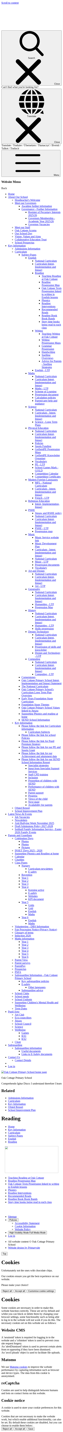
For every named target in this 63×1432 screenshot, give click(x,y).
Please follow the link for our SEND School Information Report (41, 761)
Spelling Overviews (47, 357)
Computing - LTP (44, 674)
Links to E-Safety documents (37, 1054)
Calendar (19, 856)
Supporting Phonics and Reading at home (37, 853)
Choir (18, 1042)
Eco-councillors (23, 1017)
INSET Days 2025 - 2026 (28, 850)
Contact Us (14, 1057)
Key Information (17, 245)
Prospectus (20, 969)
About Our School (18, 197)
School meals (22, 996)
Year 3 (25, 884)
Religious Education (39, 501)
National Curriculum (46, 260)
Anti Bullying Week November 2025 (34, 823)
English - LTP (42, 370)
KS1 (24, 1035)
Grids (31, 905)
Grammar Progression (48, 347)
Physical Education (38, 428)
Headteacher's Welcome (27, 200)
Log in (11, 1066)
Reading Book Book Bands (49, 317)
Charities (19, 859)
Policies (39, 443)
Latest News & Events (20, 814)
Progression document (46, 394)
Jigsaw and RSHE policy (48, 513)
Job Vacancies (22, 817)
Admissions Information (27, 248)
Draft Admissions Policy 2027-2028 (34, 826)
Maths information (24, 938)
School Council (23, 1023)
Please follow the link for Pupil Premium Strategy (38, 743)
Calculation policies (45, 397)
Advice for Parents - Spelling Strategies (51, 364)
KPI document (36, 899)
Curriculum (21, 251)
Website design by (24, 1247)
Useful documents (31, 1051)
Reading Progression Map (51, 284)
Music (31, 534)
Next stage (33, 801)
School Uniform (23, 999)
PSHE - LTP (42, 528)
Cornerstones (28, 677)
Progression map (44, 531)
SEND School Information (36, 719)
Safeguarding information (28, 1048)
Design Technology (38, 631)
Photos (25, 841)
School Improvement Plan (28, 811)
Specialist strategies (38, 765)
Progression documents (47, 564)
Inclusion (33, 777)
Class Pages (21, 862)
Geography (34, 589)
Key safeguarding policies (35, 981)
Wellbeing (20, 1029)
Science (32, 406)
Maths (31, 373)
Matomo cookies (18, 1366)
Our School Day (23, 233)
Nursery (26, 865)
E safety (32, 871)
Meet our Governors (25, 203)
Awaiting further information (37, 206)
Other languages (37, 987)
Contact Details (23, 1060)
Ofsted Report (22, 808)
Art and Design (36, 570)
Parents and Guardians (20, 835)
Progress (32, 795)
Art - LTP (40, 586)
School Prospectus (24, 242)
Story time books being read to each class (51, 324)
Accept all (20, 1291)
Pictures (26, 847)
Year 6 (25, 917)
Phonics (46, 300)
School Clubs (22, 993)
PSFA (18, 972)
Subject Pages (29, 254)
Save (30, 1429)
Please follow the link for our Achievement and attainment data (39, 755)
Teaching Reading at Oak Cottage (51, 277)
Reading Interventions (48, 305)
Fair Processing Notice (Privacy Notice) (36, 929)
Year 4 (25, 887)
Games (25, 1032)
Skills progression (44, 628)
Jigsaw (18, 1020)
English (32, 257)
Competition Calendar (46, 473)
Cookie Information (25, 1226)
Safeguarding (15, 1045)
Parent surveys (22, 963)
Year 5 (25, 902)
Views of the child (38, 798)
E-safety (32, 893)
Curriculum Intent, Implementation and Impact (45, 266)
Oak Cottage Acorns (25, 230)
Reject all (7, 1291)
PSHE (31, 510)
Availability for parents (40, 804)
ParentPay (20, 966)
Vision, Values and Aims (28, 236)
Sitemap (12, 1216)
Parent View (21, 959)
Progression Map (44, 607)
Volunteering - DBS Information (32, 926)
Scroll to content (10, 2)
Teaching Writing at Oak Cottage (51, 335)
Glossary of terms (24, 932)
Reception (27, 874)
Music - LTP (41, 561)
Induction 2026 (23, 935)
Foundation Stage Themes (35, 704)
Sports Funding (43, 446)
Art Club (19, 1014)
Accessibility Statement (27, 1223)
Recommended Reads (19, 1196)
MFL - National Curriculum (43, 484)
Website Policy (23, 1229)
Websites (33, 896)
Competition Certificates (48, 476)
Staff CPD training (38, 774)
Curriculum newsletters (40, 868)
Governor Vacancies (39, 224)
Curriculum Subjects (39, 732)
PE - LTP (40, 464)
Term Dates (21, 1008)
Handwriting (48, 352)
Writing (39, 330)
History (32, 610)
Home (11, 194)
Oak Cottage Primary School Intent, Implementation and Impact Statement (41, 682)
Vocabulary (41, 461)
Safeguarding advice (32, 990)
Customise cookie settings (41, 1291)
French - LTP (42, 497)
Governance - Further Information (39, 209)
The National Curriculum (35, 686)
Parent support (36, 792)
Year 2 (25, 880)
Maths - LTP (41, 388)
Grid (30, 908)
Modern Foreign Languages (43, 479)
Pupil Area (13, 1011)
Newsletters (21, 820)
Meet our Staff (22, 227)
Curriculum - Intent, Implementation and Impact (45, 415)
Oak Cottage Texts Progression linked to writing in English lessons (51, 293)
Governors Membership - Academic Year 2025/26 (41, 220)
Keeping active (36, 890)
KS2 (24, 1039)
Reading (39, 273)
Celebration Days (24, 838)
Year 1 (25, 877)
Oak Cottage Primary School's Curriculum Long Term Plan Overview (38, 692)
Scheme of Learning (45, 391)
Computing (34, 659)
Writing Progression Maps (51, 341)
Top (4, 1253)
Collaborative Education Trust (31, 239)
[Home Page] (24, 1072)
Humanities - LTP (44, 604)
